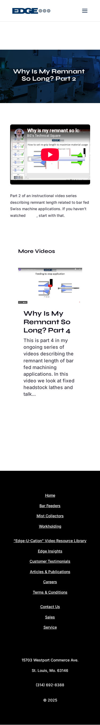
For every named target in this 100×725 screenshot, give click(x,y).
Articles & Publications (50, 571)
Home (50, 495)
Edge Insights (50, 551)
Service (50, 627)
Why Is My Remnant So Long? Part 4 (46, 321)
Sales (50, 617)
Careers (50, 581)
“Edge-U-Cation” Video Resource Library (50, 540)
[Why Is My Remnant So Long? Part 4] (50, 286)
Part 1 (32, 215)
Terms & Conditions (50, 592)
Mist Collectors (50, 516)
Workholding (50, 526)
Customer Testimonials (50, 561)
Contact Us (50, 606)
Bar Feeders (50, 505)
